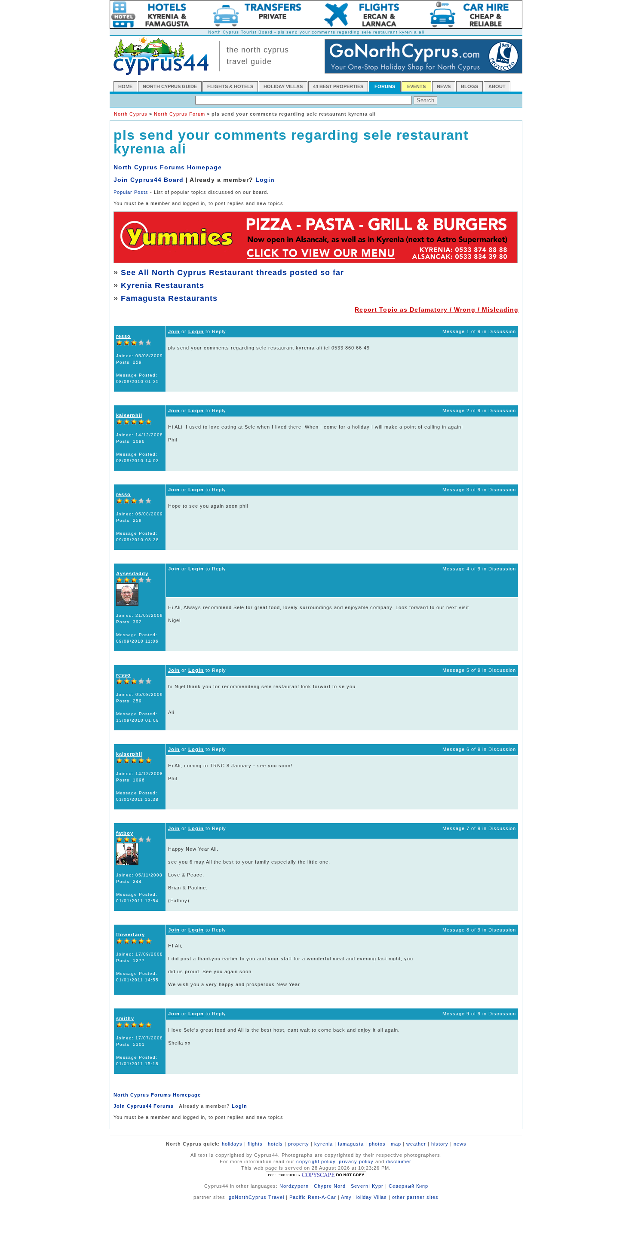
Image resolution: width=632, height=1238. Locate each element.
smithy (125, 1018)
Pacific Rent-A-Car (312, 1197)
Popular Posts (131, 192)
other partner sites (415, 1197)
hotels (275, 1143)
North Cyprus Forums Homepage (168, 167)
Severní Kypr (367, 1186)
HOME (125, 86)
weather (416, 1143)
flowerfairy (130, 934)
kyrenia (323, 1143)
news (460, 1143)
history (439, 1143)
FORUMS (384, 86)
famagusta (351, 1143)
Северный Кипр (408, 1186)
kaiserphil (129, 415)
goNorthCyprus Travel (256, 1197)
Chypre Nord (330, 1186)
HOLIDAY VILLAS (283, 86)
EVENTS (416, 86)
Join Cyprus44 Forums (144, 1106)
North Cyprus (130, 113)
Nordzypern (294, 1186)
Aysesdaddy (132, 573)
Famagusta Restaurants (169, 298)
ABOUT (497, 86)
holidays (232, 1143)
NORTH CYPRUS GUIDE (170, 86)
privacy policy (356, 1161)
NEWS (444, 86)
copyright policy (315, 1161)
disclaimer (398, 1161)
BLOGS (469, 86)
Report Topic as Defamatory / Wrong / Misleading (436, 309)
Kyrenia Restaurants (162, 285)
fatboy (124, 833)
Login (265, 179)
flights (255, 1143)
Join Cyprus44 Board (149, 179)
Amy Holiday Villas (364, 1197)
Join (174, 331)
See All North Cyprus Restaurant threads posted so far (232, 272)
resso (123, 336)
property (298, 1143)
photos (377, 1143)
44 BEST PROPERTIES (338, 86)
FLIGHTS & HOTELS (230, 86)
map (396, 1143)
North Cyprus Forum (179, 113)
